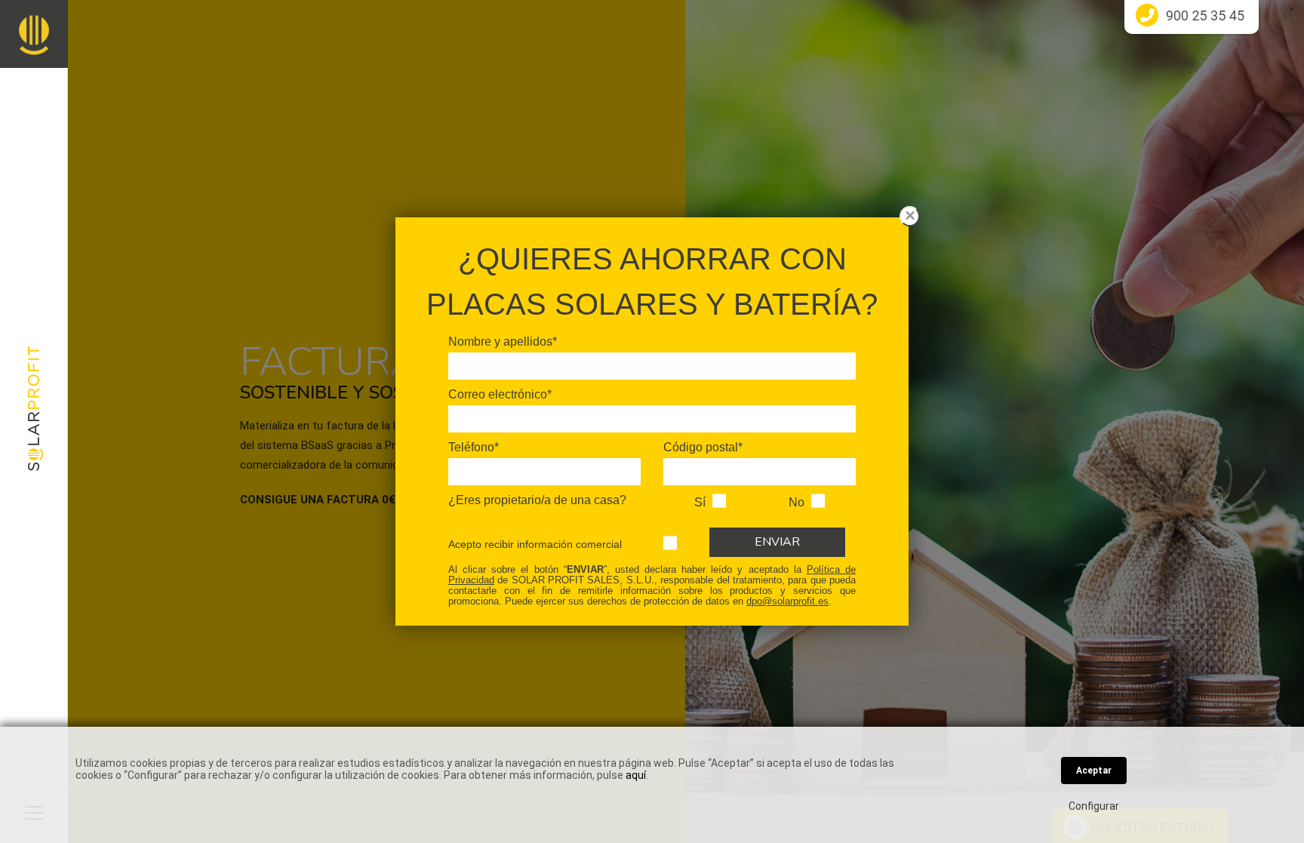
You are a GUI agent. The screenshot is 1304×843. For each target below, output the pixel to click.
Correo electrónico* (500, 394)
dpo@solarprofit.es (787, 601)
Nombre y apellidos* (502, 341)
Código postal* (703, 447)
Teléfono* (473, 447)
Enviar (777, 542)
